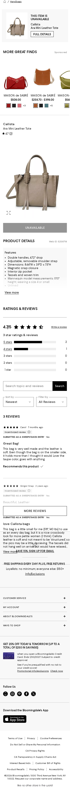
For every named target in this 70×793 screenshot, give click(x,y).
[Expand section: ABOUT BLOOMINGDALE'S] (35, 616)
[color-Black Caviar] (14, 106)
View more (12, 292)
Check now (56, 671)
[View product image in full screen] (8, 213)
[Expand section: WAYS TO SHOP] (35, 625)
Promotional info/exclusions (33, 671)
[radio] (8, 105)
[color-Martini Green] (67, 106)
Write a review (59, 327)
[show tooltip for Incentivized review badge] (28, 432)
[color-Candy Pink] (19, 106)
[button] (35, 178)
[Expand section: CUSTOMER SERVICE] (35, 598)
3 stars (8, 355)
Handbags (16, 1)
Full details (42, 34)
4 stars (8, 349)
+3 (24, 105)
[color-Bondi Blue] (46, 106)
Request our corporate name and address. (38, 778)
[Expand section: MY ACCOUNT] (35, 607)
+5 (51, 105)
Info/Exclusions (35, 573)
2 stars (8, 362)
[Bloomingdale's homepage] (4, 1)
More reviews (35, 511)
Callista (35, 24)
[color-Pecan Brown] (36, 106)
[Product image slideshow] (35, 178)
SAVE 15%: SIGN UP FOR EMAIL (35, 551)
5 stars (8, 342)
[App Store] (14, 719)
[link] (16, 101)
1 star (8, 369)
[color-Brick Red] (8, 106)
